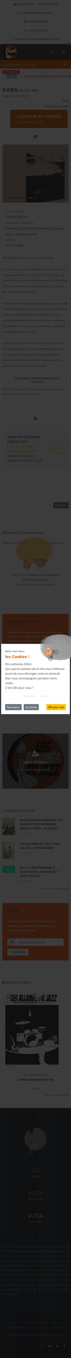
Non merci (13, 707)
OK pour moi (56, 707)
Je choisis (31, 707)
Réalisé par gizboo (35, 696)
